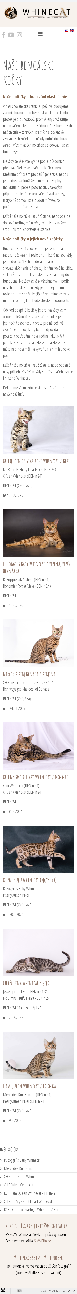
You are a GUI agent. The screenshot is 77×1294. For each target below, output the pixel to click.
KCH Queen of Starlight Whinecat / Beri (36, 461)
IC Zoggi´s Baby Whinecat (21, 1160)
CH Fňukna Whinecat (18, 1185)
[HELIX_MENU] (40, 34)
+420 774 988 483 (19, 1226)
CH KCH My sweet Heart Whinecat (27, 1201)
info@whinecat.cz (51, 1226)
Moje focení (54, 1257)
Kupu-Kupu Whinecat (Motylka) (30, 880)
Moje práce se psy (27, 1257)
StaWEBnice (42, 1241)
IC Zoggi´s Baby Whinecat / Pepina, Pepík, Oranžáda (37, 567)
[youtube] (11, 36)
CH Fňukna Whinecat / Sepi (26, 983)
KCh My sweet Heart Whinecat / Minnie (35, 777)
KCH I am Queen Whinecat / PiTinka (29, 1193)
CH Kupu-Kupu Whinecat (21, 1176)
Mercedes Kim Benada (19, 1168)
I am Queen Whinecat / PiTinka (29, 1086)
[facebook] (3, 36)
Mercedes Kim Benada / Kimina (29, 674)
